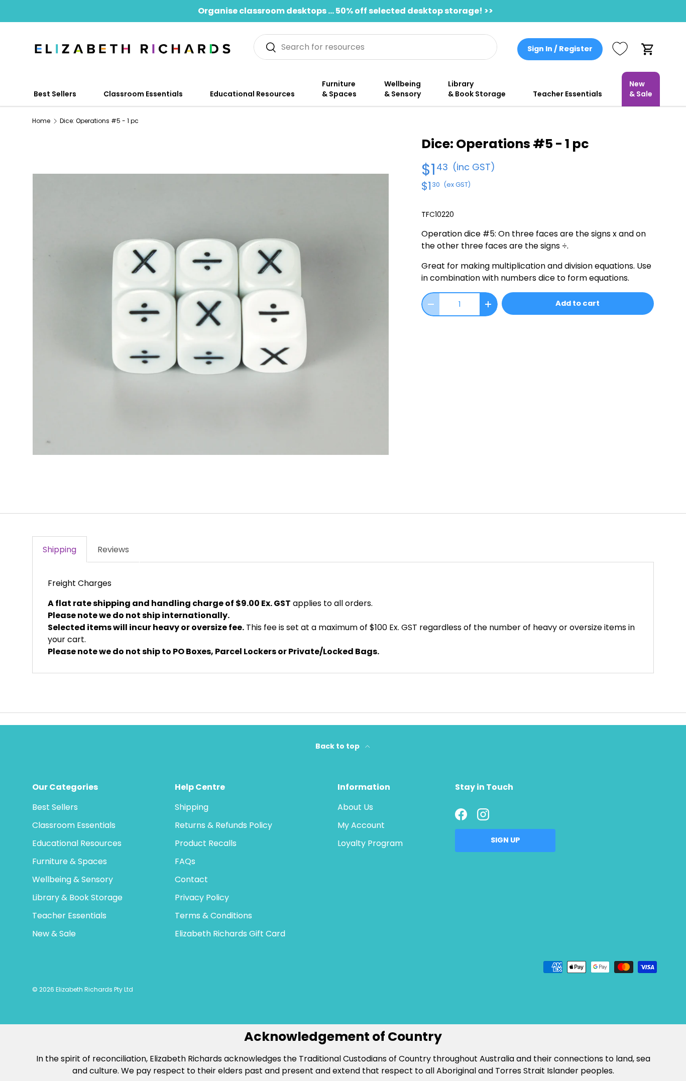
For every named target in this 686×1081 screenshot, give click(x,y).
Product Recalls (206, 843)
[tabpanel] (343, 617)
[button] (648, 49)
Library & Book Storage (477, 89)
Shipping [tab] (59, 549)
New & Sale (640, 89)
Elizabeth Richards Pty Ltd (94, 989)
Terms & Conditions (213, 915)
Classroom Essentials (143, 94)
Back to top (338, 746)
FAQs (185, 861)
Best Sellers (55, 94)
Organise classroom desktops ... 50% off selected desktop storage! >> (345, 11)
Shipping (191, 807)
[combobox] (375, 47)
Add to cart (577, 303)
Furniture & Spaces (339, 89)
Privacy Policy (202, 897)
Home (41, 121)
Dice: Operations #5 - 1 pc (99, 121)
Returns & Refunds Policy (223, 825)
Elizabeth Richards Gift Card (230, 933)
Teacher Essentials (567, 94)
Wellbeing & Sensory (402, 89)
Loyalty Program (370, 843)
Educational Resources (252, 94)
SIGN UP (505, 840)
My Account (361, 825)
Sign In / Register (560, 49)
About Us (355, 807)
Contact (191, 879)
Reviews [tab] (113, 549)
